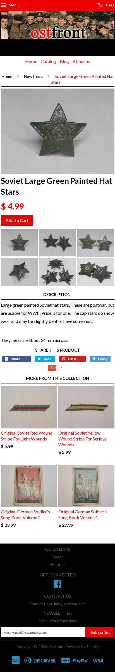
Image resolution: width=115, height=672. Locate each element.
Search (57, 557)
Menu (13, 5)
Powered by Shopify (82, 646)
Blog (64, 61)
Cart (109, 5)
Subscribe (100, 632)
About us (81, 61)
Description (57, 294)
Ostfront (56, 646)
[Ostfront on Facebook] (57, 585)
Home (31, 61)
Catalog (48, 61)
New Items (33, 76)
